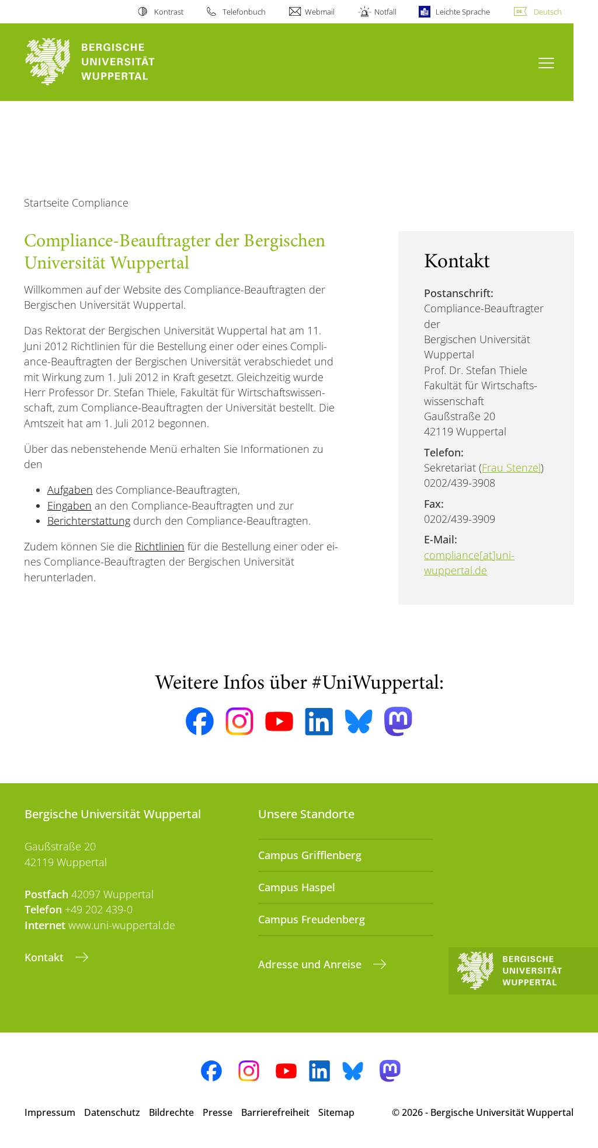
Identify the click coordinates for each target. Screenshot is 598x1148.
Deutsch (548, 11)
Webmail (320, 11)
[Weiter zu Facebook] (200, 721)
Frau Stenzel (511, 467)
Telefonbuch (244, 11)
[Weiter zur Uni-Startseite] (111, 62)
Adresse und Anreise (311, 964)
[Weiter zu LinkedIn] (319, 721)
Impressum (50, 1112)
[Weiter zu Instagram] (239, 721)
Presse (217, 1112)
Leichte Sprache (463, 11)
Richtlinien (160, 546)
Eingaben (69, 505)
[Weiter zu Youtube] (279, 721)
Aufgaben (70, 490)
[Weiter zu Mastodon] (398, 722)
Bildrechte (171, 1112)
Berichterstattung (88, 521)
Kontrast (168, 11)
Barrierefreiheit (275, 1112)
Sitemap (336, 1112)
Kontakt (46, 957)
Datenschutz (112, 1112)
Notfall (385, 11)
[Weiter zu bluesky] (359, 721)
